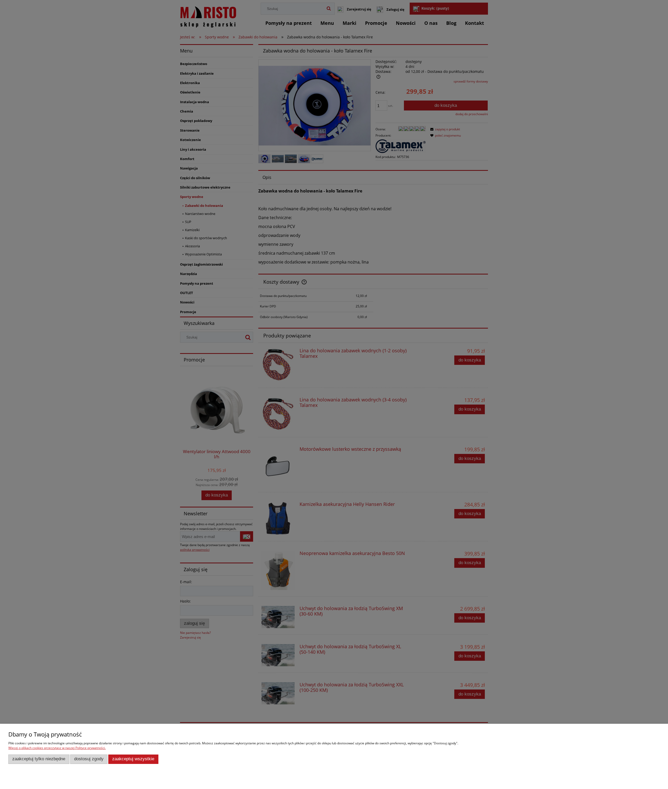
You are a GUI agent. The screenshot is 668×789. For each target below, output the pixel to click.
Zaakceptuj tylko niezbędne (38, 758)
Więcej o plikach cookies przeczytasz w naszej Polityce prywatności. (57, 748)
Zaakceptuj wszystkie (133, 758)
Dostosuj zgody (89, 758)
